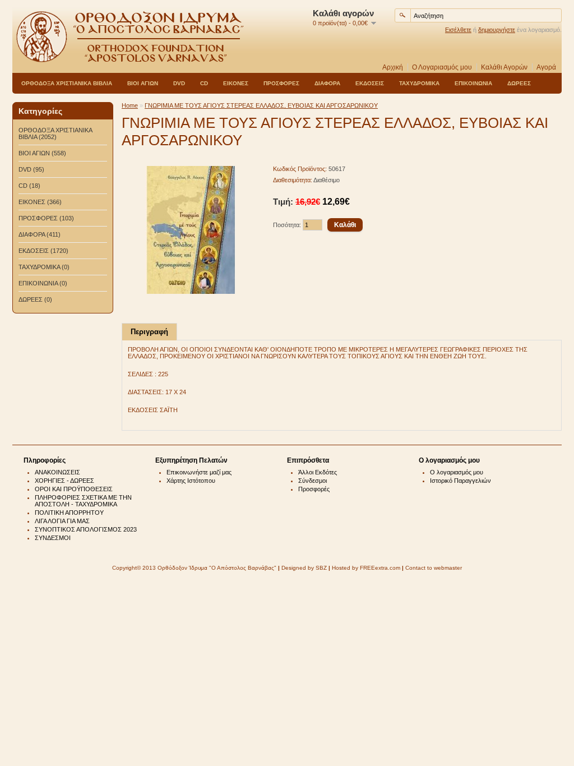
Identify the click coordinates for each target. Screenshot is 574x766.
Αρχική (392, 67)
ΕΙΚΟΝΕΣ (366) (40, 202)
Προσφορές (314, 489)
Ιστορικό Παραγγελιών (460, 480)
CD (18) (29, 185)
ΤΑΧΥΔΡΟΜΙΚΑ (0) (44, 267)
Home (130, 105)
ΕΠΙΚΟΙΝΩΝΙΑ (473, 83)
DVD (179, 83)
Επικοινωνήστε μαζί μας (199, 472)
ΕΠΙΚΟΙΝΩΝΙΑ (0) (42, 283)
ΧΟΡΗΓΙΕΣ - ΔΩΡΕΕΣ (64, 480)
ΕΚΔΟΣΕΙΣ (369, 83)
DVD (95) (31, 169)
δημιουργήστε (496, 29)
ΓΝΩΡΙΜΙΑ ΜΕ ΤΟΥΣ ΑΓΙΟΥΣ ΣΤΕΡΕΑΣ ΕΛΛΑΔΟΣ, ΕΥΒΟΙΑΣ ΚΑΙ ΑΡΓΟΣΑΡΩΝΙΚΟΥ (261, 105)
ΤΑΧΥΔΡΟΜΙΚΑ (419, 83)
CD (204, 83)
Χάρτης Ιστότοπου (190, 480)
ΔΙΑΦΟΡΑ (327, 83)
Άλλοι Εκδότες (317, 472)
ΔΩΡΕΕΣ (519, 83)
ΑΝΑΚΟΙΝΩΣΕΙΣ (57, 472)
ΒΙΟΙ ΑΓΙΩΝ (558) (42, 153)
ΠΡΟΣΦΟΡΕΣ (281, 83)
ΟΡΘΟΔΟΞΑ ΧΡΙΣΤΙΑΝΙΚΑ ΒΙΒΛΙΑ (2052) (55, 133)
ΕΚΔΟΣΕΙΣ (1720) (43, 250)
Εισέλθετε (458, 29)
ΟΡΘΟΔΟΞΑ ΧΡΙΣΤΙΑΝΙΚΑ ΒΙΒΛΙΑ (66, 83)
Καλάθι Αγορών (504, 67)
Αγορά (546, 67)
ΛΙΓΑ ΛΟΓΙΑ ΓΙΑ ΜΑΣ (62, 521)
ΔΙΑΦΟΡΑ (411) (39, 234)
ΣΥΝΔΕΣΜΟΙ (53, 537)
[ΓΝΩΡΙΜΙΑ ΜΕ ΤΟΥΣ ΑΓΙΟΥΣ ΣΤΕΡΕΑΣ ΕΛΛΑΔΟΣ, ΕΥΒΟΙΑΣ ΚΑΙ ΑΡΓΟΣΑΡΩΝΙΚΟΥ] (191, 291)
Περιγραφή (149, 331)
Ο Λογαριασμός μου (442, 67)
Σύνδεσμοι (312, 480)
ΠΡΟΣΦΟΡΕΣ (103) (46, 218)
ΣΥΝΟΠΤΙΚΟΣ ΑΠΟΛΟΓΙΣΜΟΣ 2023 (86, 529)
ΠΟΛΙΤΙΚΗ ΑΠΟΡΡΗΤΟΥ (69, 512)
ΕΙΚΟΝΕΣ (235, 83)
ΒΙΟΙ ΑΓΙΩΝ (142, 83)
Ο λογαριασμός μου (456, 472)
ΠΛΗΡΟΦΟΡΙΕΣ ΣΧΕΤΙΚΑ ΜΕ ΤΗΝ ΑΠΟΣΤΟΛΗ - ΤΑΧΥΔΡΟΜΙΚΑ (83, 500)
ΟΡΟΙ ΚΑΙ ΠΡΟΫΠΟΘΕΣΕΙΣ (74, 489)
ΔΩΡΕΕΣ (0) (35, 299)
